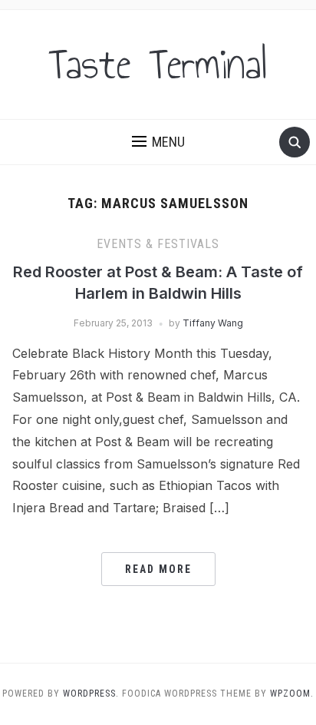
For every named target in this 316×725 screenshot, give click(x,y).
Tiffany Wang (213, 323)
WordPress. (91, 693)
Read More (158, 569)
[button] (158, 142)
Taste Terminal (158, 64)
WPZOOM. (292, 693)
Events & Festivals (158, 244)
